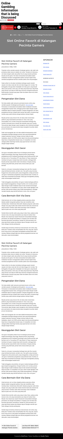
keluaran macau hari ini (49, 85)
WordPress (24, 436)
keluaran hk (46, 63)
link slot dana (29, 105)
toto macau (46, 122)
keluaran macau (47, 89)
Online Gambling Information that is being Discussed (10, 10)
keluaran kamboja (47, 70)
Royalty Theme (45, 436)
